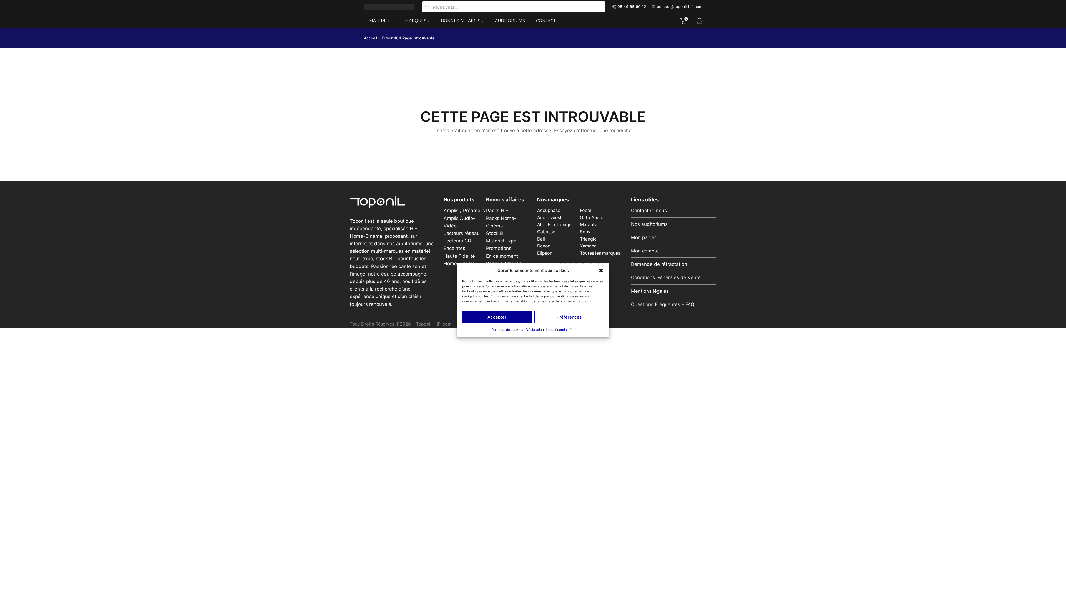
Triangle (588, 239)
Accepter (496, 317)
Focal (585, 210)
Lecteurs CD (457, 241)
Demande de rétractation (659, 264)
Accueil (370, 38)
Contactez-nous (649, 210)
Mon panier (643, 237)
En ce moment (502, 256)
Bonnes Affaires (461, 20)
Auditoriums (510, 20)
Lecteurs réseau (462, 233)
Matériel (380, 20)
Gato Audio (592, 217)
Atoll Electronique (555, 224)
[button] (601, 270)
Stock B (494, 233)
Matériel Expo (501, 241)
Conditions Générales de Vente (666, 277)
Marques (415, 20)
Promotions (498, 248)
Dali (541, 239)
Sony (585, 231)
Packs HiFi (497, 210)
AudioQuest (549, 217)
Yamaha (588, 246)
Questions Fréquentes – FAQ (662, 304)
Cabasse (546, 231)
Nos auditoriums (649, 224)
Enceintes (454, 248)
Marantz (588, 224)
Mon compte (645, 251)
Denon (543, 246)
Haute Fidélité (459, 256)
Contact (545, 20)
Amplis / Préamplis (464, 210)
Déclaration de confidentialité (549, 330)
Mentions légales (650, 291)
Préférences (569, 317)
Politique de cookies (507, 330)
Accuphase (548, 210)
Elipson (544, 253)
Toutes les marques (600, 253)
